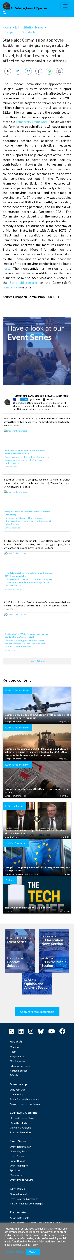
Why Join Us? (17, 1089)
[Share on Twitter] (7, 71)
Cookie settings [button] (14, 1251)
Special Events (18, 1160)
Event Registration (20, 1146)
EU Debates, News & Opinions (29, 8)
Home (7, 27)
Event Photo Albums (21, 1179)
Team (13, 1051)
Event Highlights (19, 1165)
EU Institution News (29, 27)
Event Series (17, 1156)
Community (16, 1094)
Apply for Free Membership (37, 1011)
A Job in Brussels (19, 1217)
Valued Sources (18, 1070)
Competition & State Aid (20, 32)
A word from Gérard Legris (25, 1103)
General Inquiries (19, 1194)
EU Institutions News (22, 1118)
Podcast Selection (20, 1132)
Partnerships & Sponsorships (26, 1203)
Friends (14, 1075)
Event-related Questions (24, 1198)
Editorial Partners (20, 1065)
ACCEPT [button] (33, 1251)
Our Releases (17, 1061)
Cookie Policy (30, 1244)
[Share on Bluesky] (28, 71)
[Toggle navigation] (65, 5)
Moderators (17, 1175)
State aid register (23, 282)
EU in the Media (18, 1122)
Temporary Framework (32, 122)
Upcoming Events (20, 1151)
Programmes (17, 1056)
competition (11, 287)
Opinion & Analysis (20, 1127)
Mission (14, 1046)
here (6, 268)
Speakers (15, 1170)
